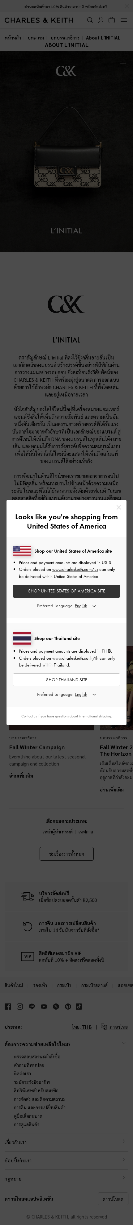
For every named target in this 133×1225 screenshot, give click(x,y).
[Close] (118, 507)
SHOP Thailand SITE (66, 680)
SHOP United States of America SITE (66, 591)
